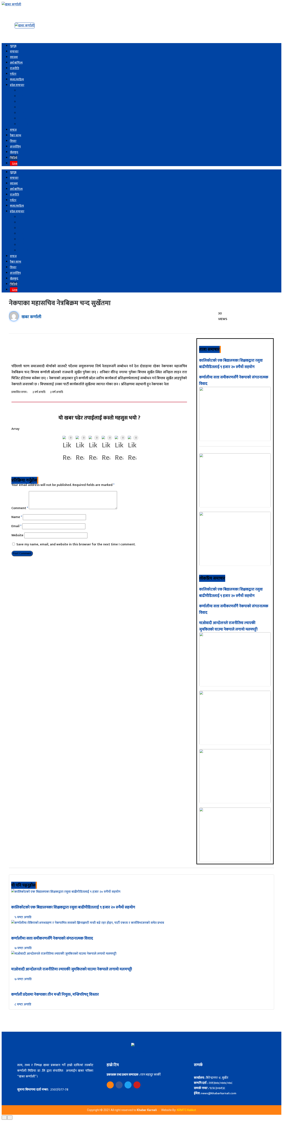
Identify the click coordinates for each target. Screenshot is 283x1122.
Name (16, 517)
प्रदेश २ (22, 96)
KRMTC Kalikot (186, 1110)
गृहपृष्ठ (13, 45)
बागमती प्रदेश (26, 102)
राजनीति (14, 68)
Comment (19, 508)
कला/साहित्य (17, 79)
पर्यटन (13, 73)
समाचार (14, 51)
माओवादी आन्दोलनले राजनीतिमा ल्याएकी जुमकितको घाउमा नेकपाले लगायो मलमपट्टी (228, 626)
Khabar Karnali (147, 1110)
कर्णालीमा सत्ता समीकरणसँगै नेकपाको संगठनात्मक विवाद (52, 938)
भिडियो (13, 157)
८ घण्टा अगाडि (22, 1004)
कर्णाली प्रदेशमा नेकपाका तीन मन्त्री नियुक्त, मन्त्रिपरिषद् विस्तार (55, 994)
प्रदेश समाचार (17, 85)
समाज (13, 129)
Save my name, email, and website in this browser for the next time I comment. (75, 544)
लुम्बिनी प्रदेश (26, 113)
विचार (13, 141)
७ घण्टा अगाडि (23, 948)
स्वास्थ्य (14, 57)
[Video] (110, 1084)
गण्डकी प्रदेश (26, 107)
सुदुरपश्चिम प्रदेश (27, 124)
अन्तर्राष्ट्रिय (15, 146)
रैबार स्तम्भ (15, 135)
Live (14, 163)
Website (17, 535)
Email (16, 526)
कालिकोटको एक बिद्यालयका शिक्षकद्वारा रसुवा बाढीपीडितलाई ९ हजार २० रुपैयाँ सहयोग (231, 363)
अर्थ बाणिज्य (16, 62)
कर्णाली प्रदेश (26, 118)
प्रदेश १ (22, 90)
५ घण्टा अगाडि (22, 917)
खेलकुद (14, 152)
